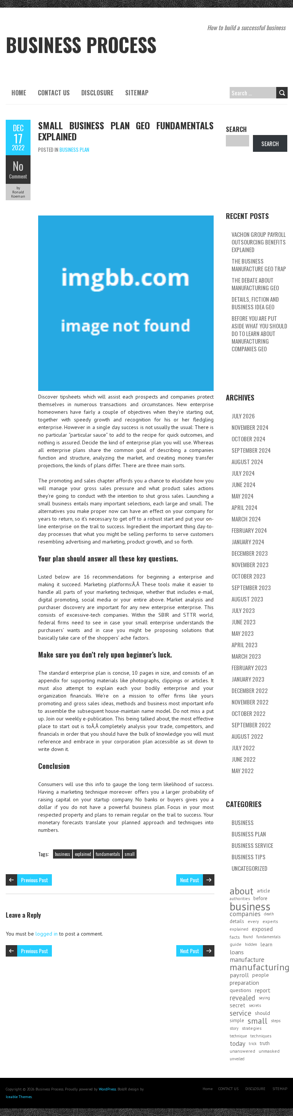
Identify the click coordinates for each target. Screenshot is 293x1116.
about (241, 891)
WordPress (107, 1089)
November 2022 (250, 702)
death (269, 914)
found (248, 936)
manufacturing (260, 967)
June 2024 (244, 484)
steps (275, 1020)
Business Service (252, 845)
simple (237, 1020)
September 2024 (251, 450)
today (237, 1043)
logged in (46, 933)
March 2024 (246, 519)
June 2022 (244, 759)
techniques (260, 1036)
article (263, 891)
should (262, 1013)
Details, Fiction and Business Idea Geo (255, 303)
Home (18, 92)
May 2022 (243, 770)
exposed (262, 929)
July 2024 (243, 473)
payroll (239, 975)
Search (236, 129)
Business (243, 822)
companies (245, 914)
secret (237, 1005)
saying (264, 997)
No (18, 165)
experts (270, 921)
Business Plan (74, 149)
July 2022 (243, 747)
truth (265, 1043)
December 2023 (250, 553)
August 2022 (247, 736)
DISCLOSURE (97, 92)
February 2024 (249, 530)
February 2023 (249, 667)
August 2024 (247, 461)
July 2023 (243, 610)
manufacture (247, 959)
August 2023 (247, 599)
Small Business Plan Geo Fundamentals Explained (126, 130)
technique (238, 1036)
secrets (255, 1005)
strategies (251, 1028)
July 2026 (243, 416)
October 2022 (249, 713)
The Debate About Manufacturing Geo (255, 284)
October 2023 (249, 576)
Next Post (189, 880)
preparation (244, 982)
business (62, 854)
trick (252, 1043)
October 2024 (249, 438)
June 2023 (244, 621)
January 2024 (248, 541)
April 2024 (245, 507)
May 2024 (243, 496)
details (237, 921)
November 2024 (250, 427)
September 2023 (251, 587)
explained (83, 854)
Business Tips (249, 856)
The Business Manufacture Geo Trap (259, 265)
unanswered (242, 1051)
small (130, 854)
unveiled (237, 1058)
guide (235, 944)
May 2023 (243, 633)
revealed (242, 998)
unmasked (269, 1051)
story (234, 1028)
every (253, 921)
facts (235, 937)
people (260, 974)
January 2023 (248, 679)
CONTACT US (54, 92)
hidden (251, 944)
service (240, 1013)
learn (266, 944)
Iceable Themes (19, 1096)
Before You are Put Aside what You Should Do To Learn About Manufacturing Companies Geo (259, 333)
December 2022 (250, 690)
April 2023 (245, 644)
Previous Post (34, 880)
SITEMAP (136, 92)
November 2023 (250, 564)
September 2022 (251, 724)
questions (240, 990)
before (260, 898)
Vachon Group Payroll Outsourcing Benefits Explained (259, 242)
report (262, 990)
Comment (18, 176)
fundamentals (108, 854)
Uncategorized (249, 868)
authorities (240, 898)
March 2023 (246, 656)
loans (237, 952)
